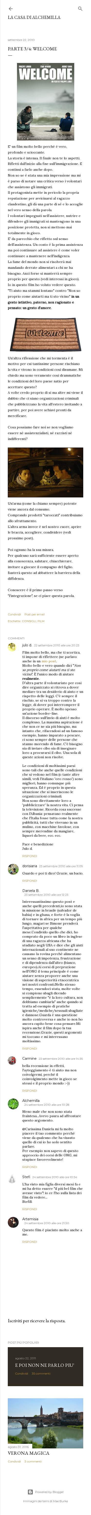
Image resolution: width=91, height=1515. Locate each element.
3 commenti (33, 1461)
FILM (41, 621)
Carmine (29, 1058)
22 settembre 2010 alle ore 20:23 (56, 645)
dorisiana (29, 866)
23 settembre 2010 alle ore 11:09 (61, 866)
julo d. (27, 645)
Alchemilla (31, 1100)
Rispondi (29, 856)
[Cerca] (80, 7)
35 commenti (41, 1373)
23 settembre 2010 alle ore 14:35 (61, 1058)
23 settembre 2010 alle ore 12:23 (46, 895)
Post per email (35, 614)
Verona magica (29, 1453)
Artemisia (30, 1219)
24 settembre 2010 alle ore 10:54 (54, 1177)
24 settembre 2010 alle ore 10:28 (46, 1104)
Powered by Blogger (49, 1492)
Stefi (26, 1177)
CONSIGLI (29, 621)
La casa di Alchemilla (34, 17)
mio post (48, 661)
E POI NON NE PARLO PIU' (44, 1365)
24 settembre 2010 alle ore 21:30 (46, 1223)
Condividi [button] (14, 614)
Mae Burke (60, 1501)
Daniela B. (30, 891)
